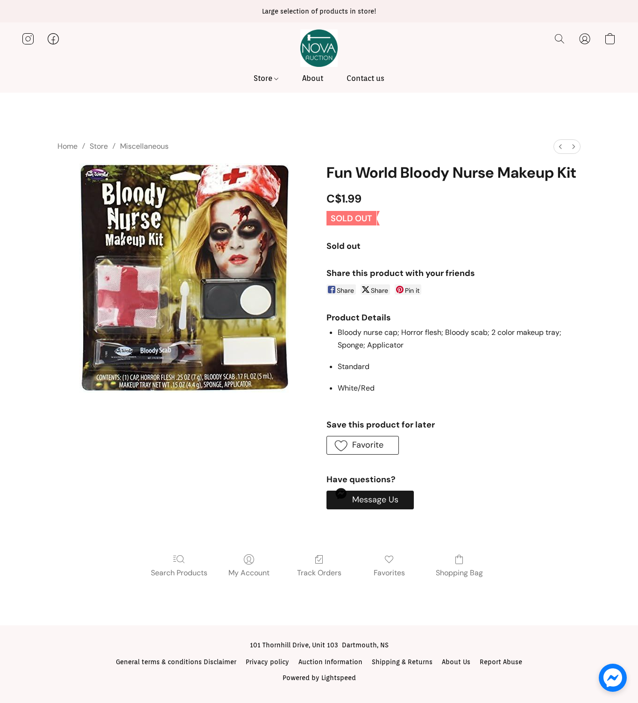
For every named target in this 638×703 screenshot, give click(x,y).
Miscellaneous (144, 146)
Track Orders (319, 573)
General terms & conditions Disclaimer (176, 662)
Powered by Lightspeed (319, 677)
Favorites (389, 573)
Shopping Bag (459, 573)
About (312, 78)
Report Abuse (501, 662)
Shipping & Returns (402, 662)
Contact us (365, 78)
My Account (248, 573)
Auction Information (330, 662)
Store (264, 78)
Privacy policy (267, 662)
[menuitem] (560, 146)
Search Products (179, 573)
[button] (319, 48)
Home (67, 146)
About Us (456, 662)
